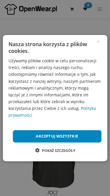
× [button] (98, 40)
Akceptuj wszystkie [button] (57, 136)
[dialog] (55, 98)
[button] (55, 150)
